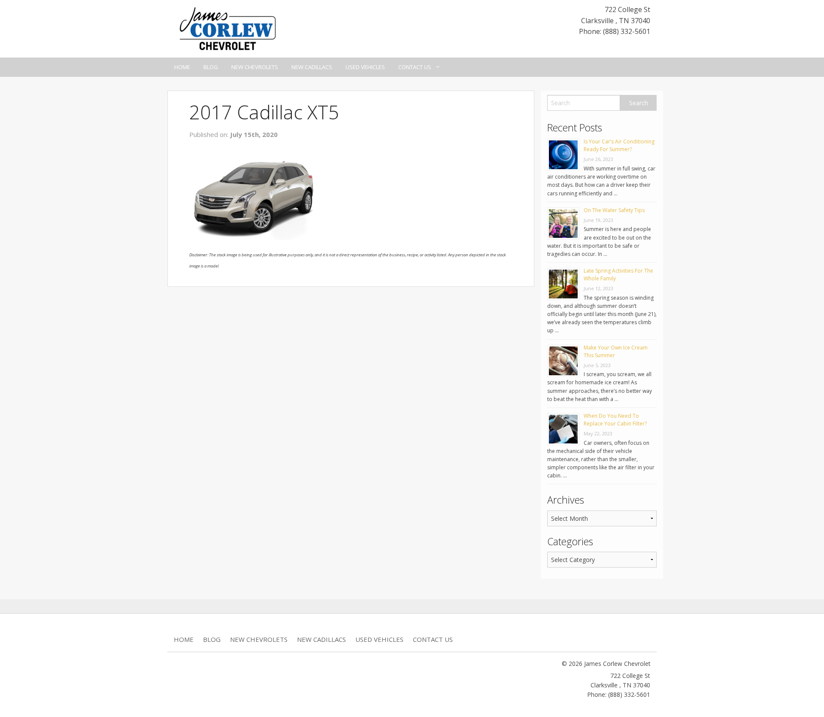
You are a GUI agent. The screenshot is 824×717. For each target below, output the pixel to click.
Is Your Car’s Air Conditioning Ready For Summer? (619, 145)
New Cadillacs (311, 67)
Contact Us (414, 67)
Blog (210, 67)
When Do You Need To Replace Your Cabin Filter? (615, 419)
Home (182, 67)
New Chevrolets (254, 67)
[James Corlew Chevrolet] (227, 28)
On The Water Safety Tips (614, 210)
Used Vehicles (365, 67)
